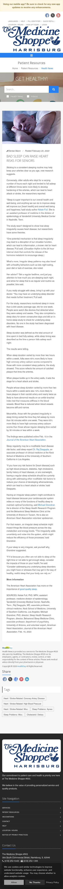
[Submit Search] (54, 89)
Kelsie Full (43, 209)
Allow (14, 882)
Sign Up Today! (32, 24)
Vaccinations (8, 816)
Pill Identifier (34, 21)
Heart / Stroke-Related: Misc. (16, 709)
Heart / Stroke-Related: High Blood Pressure (22, 703)
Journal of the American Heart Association (26, 439)
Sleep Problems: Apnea (42, 709)
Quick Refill (48, 21)
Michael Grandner (46, 504)
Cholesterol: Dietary (35, 714)
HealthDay (21, 666)
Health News (17, 96)
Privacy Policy (52, 882)
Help (23, 21)
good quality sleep (28, 588)
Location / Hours (15, 24)
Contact (6, 821)
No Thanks (34, 882)
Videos (34, 96)
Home (15, 68)
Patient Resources (29, 68)
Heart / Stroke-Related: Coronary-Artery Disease (24, 698)
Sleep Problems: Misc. (13, 714)
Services (6, 807)
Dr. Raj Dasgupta (41, 449)
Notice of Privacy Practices (15, 834)
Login (44, 24)
